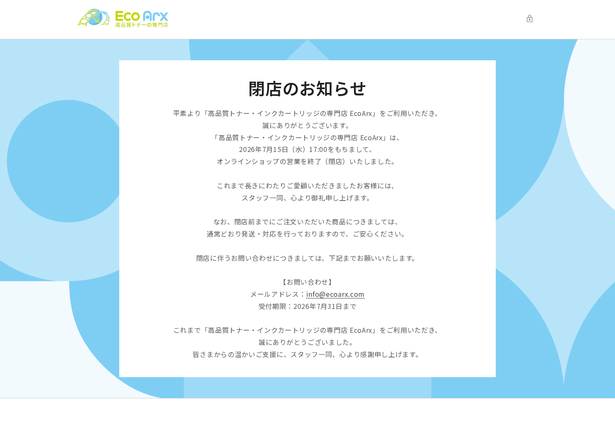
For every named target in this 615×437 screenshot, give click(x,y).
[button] (532, 18)
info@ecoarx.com (335, 294)
